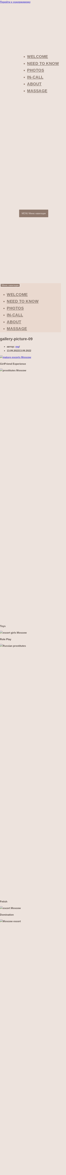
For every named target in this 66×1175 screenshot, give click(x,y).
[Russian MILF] (10, 279)
